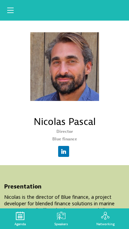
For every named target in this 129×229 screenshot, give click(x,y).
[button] (10, 10)
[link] (20, 218)
